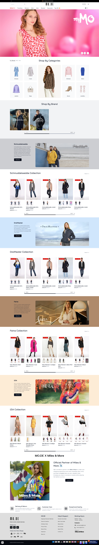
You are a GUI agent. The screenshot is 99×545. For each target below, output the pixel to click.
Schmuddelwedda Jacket (48, 207)
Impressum (43, 531)
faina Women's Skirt (15, 364)
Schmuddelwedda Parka (64, 207)
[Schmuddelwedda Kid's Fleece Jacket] (33, 189)
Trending (19, 8)
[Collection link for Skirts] (82, 71)
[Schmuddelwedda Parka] (65, 189)
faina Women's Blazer (80, 364)
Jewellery (82, 96)
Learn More (69, 480)
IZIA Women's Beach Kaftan (15, 444)
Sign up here (93, 537)
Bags (30, 96)
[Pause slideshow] (88, 53)
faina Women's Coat (31, 364)
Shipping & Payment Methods (47, 518)
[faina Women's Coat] (33, 346)
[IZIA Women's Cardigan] (49, 425)
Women (27, 8)
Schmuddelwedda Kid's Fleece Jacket (32, 207)
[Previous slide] (82, 53)
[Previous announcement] (11, 1)
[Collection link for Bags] (30, 89)
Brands (43, 8)
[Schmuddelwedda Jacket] (49, 189)
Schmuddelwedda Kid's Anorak (16, 207)
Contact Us (60, 531)
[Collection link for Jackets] (16, 89)
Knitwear (68, 78)
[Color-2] (11, 203)
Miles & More (60, 524)
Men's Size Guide (61, 521)
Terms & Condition (45, 521)
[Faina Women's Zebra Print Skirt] (65, 346)
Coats (30, 78)
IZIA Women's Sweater (64, 443)
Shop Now (18, 159)
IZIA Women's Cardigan (48, 443)
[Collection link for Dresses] (16, 71)
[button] (84, 4)
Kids (37, 8)
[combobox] (18, 4)
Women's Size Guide (62, 518)
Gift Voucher (60, 526)
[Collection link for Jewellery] (82, 89)
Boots (68, 96)
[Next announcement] (83, 1)
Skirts (82, 78)
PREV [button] (27, 213)
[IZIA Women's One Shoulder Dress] (33, 425)
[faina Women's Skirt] (17, 346)
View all (86, 173)
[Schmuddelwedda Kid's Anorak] (17, 189)
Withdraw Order (44, 524)
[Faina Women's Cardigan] (49, 346)
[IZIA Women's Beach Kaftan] (17, 425)
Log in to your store (87, 534)
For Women (12, 60)
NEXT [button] (72, 132)
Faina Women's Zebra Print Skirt (65, 365)
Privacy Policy (44, 526)
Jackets (16, 96)
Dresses (16, 78)
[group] (49, 33)
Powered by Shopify (20, 542)
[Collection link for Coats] (30, 71)
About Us (43, 534)
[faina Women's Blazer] (81, 346)
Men (32, 8)
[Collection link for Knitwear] (68, 71)
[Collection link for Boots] (68, 89)
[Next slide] (85, 53)
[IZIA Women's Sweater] (65, 425)
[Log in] (88, 4)
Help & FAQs (60, 529)
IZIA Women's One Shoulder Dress (31, 444)
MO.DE (14, 542)
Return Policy (44, 529)
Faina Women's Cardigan (48, 364)
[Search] (24, 4)
